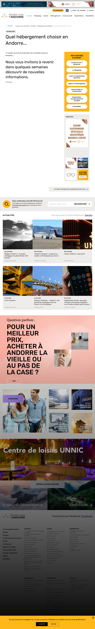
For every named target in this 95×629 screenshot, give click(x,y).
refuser (53, 624)
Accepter (42, 624)
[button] (93, 617)
